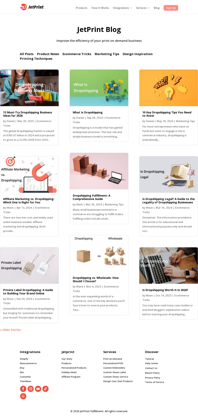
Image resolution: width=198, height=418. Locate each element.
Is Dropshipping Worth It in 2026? (165, 290)
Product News (48, 54)
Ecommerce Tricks (76, 54)
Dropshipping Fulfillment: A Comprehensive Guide (91, 197)
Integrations (121, 8)
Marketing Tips (107, 54)
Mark (79, 204)
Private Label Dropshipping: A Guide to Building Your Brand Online (28, 291)
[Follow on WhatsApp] (23, 396)
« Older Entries (10, 330)
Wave (10, 207)
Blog (157, 8)
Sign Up (171, 8)
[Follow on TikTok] (45, 389)
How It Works (100, 8)
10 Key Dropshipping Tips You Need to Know (166, 114)
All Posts (27, 54)
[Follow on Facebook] (23, 389)
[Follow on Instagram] (31, 389)
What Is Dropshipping (88, 112)
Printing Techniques (36, 59)
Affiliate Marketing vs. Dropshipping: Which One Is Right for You (28, 200)
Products (81, 8)
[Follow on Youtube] (38, 389)
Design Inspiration (138, 54)
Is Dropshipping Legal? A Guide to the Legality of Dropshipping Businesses (168, 200)
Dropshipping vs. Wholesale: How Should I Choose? (96, 279)
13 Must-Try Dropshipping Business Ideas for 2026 (27, 114)
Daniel (11, 121)
